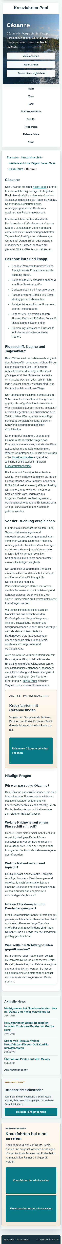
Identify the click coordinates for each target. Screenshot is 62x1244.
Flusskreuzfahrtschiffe (18, 466)
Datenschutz (23, 1239)
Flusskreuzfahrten (31, 111)
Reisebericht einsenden (31, 1111)
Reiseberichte (31, 134)
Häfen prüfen (31, 64)
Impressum (8, 1239)
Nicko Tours (15, 169)
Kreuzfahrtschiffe (31, 157)
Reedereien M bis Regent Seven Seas (31, 163)
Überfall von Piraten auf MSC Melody (27, 1059)
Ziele (31, 96)
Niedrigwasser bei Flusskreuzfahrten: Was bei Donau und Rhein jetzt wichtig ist (30, 1010)
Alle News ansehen (16, 1069)
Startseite (13, 157)
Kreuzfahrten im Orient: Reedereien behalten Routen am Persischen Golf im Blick (29, 1026)
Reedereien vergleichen (31, 73)
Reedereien (31, 126)
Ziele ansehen (31, 56)
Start (31, 88)
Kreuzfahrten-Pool (31, 7)
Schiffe (31, 119)
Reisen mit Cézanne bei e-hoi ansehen (30, 750)
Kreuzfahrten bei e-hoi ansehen (31, 1180)
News (31, 142)
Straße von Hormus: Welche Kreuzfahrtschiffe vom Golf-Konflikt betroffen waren (26, 1044)
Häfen (31, 103)
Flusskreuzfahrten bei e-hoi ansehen (31, 1208)
